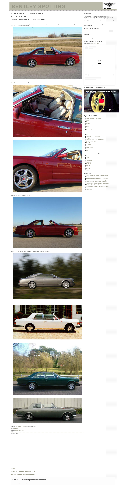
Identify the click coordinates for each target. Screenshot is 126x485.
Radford (88, 165)
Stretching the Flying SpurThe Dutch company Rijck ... (97, 186)
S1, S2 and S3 (89, 144)
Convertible (88, 128)
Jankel (87, 157)
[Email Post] (47, 431)
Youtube (88, 123)
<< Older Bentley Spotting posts (23, 471)
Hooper (87, 155)
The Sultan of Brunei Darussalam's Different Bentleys (97, 184)
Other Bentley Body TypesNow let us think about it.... (97, 181)
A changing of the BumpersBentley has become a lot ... (97, 183)
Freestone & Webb (90, 159)
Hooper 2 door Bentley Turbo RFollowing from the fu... (97, 175)
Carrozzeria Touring (90, 166)
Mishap (87, 126)
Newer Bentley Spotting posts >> (24, 474)
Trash (87, 120)
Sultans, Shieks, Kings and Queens (93, 118)
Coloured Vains (89, 189)
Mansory (88, 168)
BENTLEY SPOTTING (39, 6)
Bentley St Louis (21, 426)
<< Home (13, 468)
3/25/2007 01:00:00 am (19, 430)
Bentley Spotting (89, 129)
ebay (87, 124)
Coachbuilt (88, 117)
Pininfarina (88, 162)
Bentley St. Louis (14, 82)
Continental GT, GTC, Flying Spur (93, 136)
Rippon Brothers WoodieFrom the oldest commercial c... (97, 187)
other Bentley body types (29, 24)
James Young (89, 160)
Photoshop (88, 121)
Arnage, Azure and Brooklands (92, 138)
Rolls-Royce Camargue (91, 150)
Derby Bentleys (89, 145)
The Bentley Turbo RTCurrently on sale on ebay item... (97, 180)
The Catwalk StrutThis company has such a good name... (98, 176)
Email (85, 36)
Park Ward (88, 163)
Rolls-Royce (88, 149)
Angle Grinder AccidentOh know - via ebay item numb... (97, 178)
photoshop (16, 428)
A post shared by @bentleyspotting (99, 82)
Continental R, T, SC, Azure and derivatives (95, 139)
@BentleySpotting (95, 43)
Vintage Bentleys (89, 147)
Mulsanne (88, 134)
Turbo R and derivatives (91, 141)
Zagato (87, 170)
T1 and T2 (88, 142)
